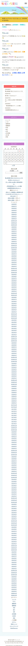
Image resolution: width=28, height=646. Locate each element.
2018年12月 (14, 380)
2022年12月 (14, 293)
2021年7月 (14, 324)
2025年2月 (14, 239)
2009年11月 (14, 593)
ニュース (8, 120)
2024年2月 (14, 264)
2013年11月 (14, 500)
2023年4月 (14, 284)
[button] (25, 3)
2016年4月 (14, 442)
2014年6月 (14, 485)
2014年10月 (14, 477)
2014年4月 (14, 489)
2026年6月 (14, 208)
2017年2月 (14, 421)
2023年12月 (14, 268)
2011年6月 (14, 558)
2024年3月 (14, 262)
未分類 (7, 135)
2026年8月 (14, 204)
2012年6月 (14, 533)
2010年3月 (14, 589)
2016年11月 (14, 427)
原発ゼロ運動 (11, 198)
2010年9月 (14, 576)
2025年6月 (14, 233)
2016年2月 (14, 446)
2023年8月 (14, 276)
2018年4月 (14, 396)
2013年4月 (14, 512)
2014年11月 (14, 475)
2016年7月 (14, 436)
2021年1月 (14, 334)
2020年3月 (14, 353)
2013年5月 (14, 510)
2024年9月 (14, 249)
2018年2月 (14, 400)
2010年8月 (14, 578)
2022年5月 (14, 303)
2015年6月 (14, 462)
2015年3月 (14, 469)
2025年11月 (14, 222)
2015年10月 (14, 454)
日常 (7, 131)
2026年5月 (14, 210)
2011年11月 (14, 547)
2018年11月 (14, 382)
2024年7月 (14, 253)
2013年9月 (14, 504)
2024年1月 (14, 266)
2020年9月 (14, 342)
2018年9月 (14, 386)
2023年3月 (14, 287)
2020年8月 (14, 345)
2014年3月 (14, 492)
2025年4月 (14, 235)
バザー (7, 122)
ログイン (14, 622)
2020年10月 (14, 340)
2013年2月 (14, 516)
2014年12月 (14, 473)
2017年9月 (14, 409)
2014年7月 (14, 483)
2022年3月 (14, 307)
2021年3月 (14, 330)
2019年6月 (14, 367)
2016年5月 (14, 440)
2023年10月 (14, 272)
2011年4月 (14, 562)
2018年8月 (14, 388)
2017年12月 (14, 405)
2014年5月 (14, 487)
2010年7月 (14, 580)
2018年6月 (14, 392)
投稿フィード (14, 624)
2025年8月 (14, 229)
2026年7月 (14, 206)
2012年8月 (14, 529)
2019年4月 (14, 371)
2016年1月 (14, 448)
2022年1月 (14, 311)
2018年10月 (14, 384)
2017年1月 (14, 423)
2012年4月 (14, 537)
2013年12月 (14, 498)
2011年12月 (14, 545)
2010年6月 (14, 583)
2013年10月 (14, 502)
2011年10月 (14, 549)
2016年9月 (14, 431)
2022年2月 (14, 309)
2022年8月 (14, 297)
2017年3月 (14, 419)
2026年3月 (14, 214)
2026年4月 (14, 212)
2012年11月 (14, 523)
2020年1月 (14, 355)
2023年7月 (14, 278)
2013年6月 (14, 508)
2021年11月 (14, 316)
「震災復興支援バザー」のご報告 (13, 105)
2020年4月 (14, 351)
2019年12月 (14, 357)
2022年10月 (14, 295)
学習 (7, 127)
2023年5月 (14, 282)
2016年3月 (14, 444)
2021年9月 (14, 320)
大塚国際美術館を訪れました (12, 110)
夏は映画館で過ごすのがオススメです (14, 91)
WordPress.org (14, 628)
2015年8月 (14, 458)
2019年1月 (14, 378)
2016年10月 (14, 429)
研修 (7, 136)
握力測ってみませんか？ (11, 95)
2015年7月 (14, 460)
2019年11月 (14, 359)
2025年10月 (14, 224)
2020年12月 (14, 336)
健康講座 (8, 125)
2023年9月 (14, 274)
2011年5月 (14, 560)
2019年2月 (14, 376)
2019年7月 (14, 365)
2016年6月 (14, 438)
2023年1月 (14, 291)
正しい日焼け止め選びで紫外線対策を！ (13, 100)
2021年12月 (14, 314)
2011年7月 (14, 556)
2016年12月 (14, 425)
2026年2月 (14, 216)
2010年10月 (14, 574)
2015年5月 (14, 465)
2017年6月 (14, 413)
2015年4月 (14, 467)
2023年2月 (14, 289)
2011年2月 (14, 566)
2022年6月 (14, 301)
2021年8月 (14, 322)
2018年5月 (14, 394)
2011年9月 (14, 552)
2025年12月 (14, 220)
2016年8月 (14, 434)
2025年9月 (14, 227)
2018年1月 (14, 402)
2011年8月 (14, 554)
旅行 (7, 129)
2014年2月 (14, 494)
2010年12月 (14, 570)
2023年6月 (14, 280)
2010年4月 (14, 587)
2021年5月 (14, 328)
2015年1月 (14, 471)
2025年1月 (14, 241)
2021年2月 (14, 332)
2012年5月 (14, 535)
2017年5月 (14, 415)
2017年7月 (14, 411)
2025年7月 (14, 231)
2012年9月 (14, 527)
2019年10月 (14, 361)
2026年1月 (14, 218)
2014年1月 (14, 496)
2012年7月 (14, 531)
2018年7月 (14, 390)
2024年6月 (14, 256)
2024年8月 (14, 251)
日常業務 (8, 133)
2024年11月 (14, 245)
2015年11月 (14, 452)
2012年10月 (14, 525)
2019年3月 (14, 374)
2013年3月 (14, 514)
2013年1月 (14, 518)
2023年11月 (14, 270)
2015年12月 (14, 450)
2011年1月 (14, 568)
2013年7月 (14, 506)
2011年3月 (14, 564)
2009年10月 (14, 595)
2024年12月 (14, 243)
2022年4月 (14, 305)
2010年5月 (14, 585)
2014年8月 (14, 481)
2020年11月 (14, 338)
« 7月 (13, 165)
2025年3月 (14, 237)
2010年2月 (14, 591)
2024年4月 (14, 260)
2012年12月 (14, 520)
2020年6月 (14, 349)
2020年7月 (14, 347)
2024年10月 (14, 247)
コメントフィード (14, 626)
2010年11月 (14, 572)
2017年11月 (14, 407)
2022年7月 (14, 299)
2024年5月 (14, 258)
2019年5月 (14, 369)
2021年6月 (14, 326)
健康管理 (8, 123)
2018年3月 (14, 398)
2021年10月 (14, 318)
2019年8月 (14, 363)
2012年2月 (14, 541)
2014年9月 (14, 479)
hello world (12, 196)
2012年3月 (14, 539)
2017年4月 (14, 417)
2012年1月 (14, 543)
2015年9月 (14, 456)
